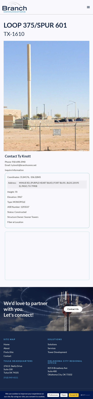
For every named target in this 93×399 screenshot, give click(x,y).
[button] (88, 7)
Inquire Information (14, 170)
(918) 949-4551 (11, 377)
